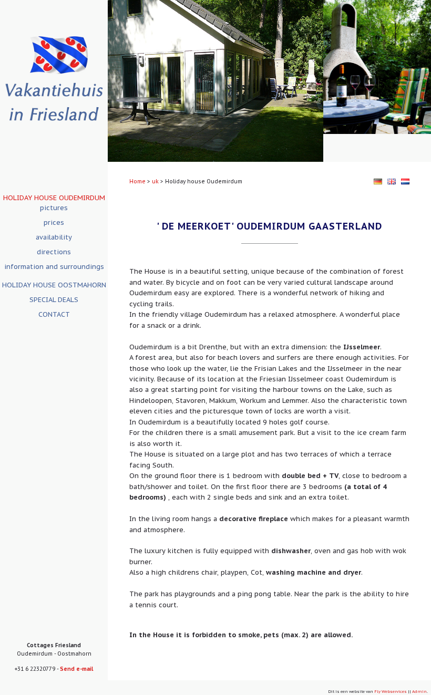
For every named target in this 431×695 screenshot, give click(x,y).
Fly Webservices (390, 691)
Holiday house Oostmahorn (54, 285)
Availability (54, 237)
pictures (54, 207)
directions (54, 251)
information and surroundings (54, 266)
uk (155, 181)
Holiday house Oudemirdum (54, 197)
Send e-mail (76, 669)
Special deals (53, 299)
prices (54, 222)
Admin (419, 691)
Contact (54, 314)
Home (137, 181)
